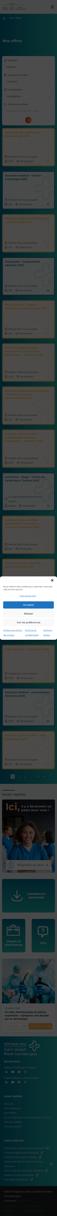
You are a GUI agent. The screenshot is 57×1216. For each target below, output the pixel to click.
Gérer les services (28, 595)
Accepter (28, 604)
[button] (52, 580)
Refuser (28, 613)
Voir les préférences (28, 622)
